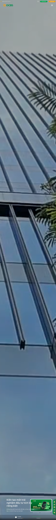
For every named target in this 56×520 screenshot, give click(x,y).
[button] (33, 512)
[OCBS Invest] (54, 507)
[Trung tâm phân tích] (54, 513)
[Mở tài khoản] (54, 502)
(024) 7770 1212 (7, 1)
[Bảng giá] (54, 504)
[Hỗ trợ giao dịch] (54, 510)
